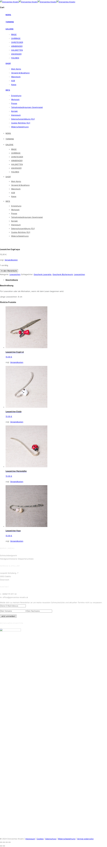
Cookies (40, 839)
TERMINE (10, 22)
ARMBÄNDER (16, 46)
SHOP (8, 63)
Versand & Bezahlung (20, 73)
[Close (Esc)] (1, 842)
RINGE (14, 34)
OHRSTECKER (17, 42)
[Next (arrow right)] (4, 845)
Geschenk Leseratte (42, 274)
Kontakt (14, 111)
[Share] (4, 842)
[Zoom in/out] (9, 842)
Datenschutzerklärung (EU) (23, 119)
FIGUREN (15, 58)
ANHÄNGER (16, 54)
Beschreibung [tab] (12, 280)
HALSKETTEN (17, 50)
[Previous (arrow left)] (1, 845)
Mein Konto (16, 69)
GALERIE (10, 29)
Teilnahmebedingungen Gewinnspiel (27, 107)
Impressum (16, 115)
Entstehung (16, 95)
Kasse (13, 84)
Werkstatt (15, 99)
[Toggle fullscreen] (7, 842)
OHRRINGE (15, 38)
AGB (13, 81)
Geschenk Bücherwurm (63, 274)
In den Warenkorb (9, 271)
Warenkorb (15, 77)
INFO (8, 90)
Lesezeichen (14, 274)
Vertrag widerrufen (85, 839)
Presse (14, 103)
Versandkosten (11, 260)
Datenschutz (50, 839)
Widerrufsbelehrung (20, 127)
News (8, 15)
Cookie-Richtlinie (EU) (20, 123)
